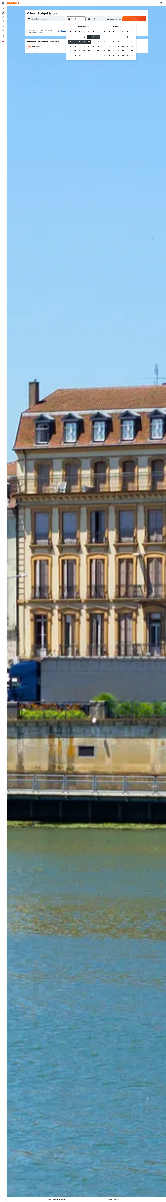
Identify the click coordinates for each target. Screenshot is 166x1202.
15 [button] (79, 46)
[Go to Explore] (3, 26)
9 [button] (84, 42)
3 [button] (88, 37)
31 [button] (132, 55)
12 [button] (98, 42)
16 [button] (84, 46)
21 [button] (75, 51)
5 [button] (98, 37)
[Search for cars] (3, 17)
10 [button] (89, 42)
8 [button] (79, 42)
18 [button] (93, 46)
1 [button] (79, 37)
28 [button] (75, 55)
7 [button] (118, 42)
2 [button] (84, 37)
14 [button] (75, 46)
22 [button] (80, 51)
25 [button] (93, 51)
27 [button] (70, 55)
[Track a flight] (3, 31)
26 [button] (98, 51)
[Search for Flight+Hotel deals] (3, 21)
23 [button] (84, 51)
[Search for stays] (3, 13)
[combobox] (48, 19)
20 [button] (70, 51)
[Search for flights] (3, 9)
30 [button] (84, 55)
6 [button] (70, 42)
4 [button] (93, 37)
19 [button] (98, 46)
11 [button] (93, 42)
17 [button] (89, 46)
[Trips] (3, 36)
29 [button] (80, 55)
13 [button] (70, 46)
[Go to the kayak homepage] (13, 3)
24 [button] (89, 51)
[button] (3, 3)
